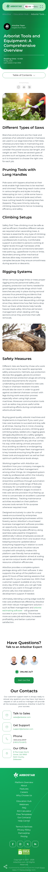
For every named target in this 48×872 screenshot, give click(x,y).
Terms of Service (25, 870)
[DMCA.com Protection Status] (24, 852)
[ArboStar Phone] (6, 738)
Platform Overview (24, 782)
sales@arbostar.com (22, 717)
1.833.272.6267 (20, 742)
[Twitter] (28, 844)
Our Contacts (24, 817)
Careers (24, 792)
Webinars (24, 804)
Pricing (24, 836)
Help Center (24, 821)
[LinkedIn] (35, 844)
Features (24, 789)
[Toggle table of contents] (34, 75)
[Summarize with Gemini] (24, 87)
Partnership (24, 833)
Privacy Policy (24, 830)
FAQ (24, 808)
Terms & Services (24, 827)
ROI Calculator (24, 811)
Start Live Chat (24, 680)
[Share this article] (5, 867)
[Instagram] (20, 844)
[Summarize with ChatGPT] (18, 87)
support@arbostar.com (23, 729)
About (24, 785)
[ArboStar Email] (6, 715)
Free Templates (24, 814)
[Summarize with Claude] (29, 87)
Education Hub (24, 801)
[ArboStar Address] (6, 753)
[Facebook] (13, 844)
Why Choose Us (24, 795)
